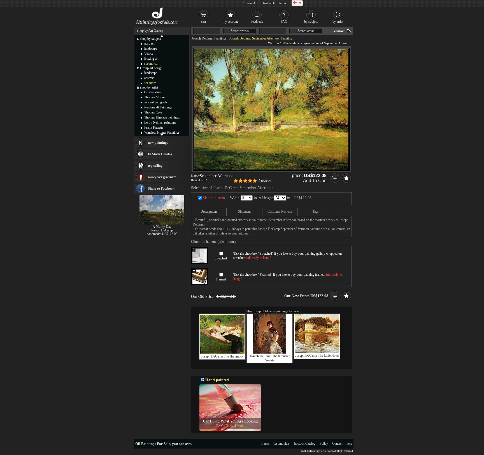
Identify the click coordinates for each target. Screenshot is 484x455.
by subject (311, 22)
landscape (150, 48)
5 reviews (265, 181)
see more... (151, 64)
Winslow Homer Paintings (162, 132)
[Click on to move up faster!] (161, 36)
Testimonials (281, 443)
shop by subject (150, 39)
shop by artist (149, 87)
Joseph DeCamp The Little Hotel (317, 355)
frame (265, 443)
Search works (240, 31)
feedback (257, 22)
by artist (337, 22)
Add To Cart (315, 180)
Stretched (221, 258)
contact (339, 31)
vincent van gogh (155, 102)
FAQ (284, 22)
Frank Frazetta (153, 127)
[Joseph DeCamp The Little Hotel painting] (317, 352)
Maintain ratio (214, 198)
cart (203, 22)
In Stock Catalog (160, 154)
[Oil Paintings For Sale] (157, 25)
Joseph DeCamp (162, 230)
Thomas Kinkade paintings (162, 117)
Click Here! (234, 426)
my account (230, 22)
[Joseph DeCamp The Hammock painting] (222, 352)
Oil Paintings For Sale (152, 444)
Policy (324, 443)
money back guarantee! (162, 177)
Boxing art (151, 59)
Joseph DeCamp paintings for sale (276, 311)
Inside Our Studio (274, 3)
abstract (149, 43)
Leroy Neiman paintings (160, 122)
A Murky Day (162, 227)
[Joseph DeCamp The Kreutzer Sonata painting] (269, 352)
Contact (337, 443)
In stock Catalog (304, 443)
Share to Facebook (161, 189)
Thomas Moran (154, 97)
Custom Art (250, 3)
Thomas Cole (153, 112)
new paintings (158, 143)
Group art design (151, 68)
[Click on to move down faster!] (161, 135)
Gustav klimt (152, 92)
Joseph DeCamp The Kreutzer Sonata (270, 358)
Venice (148, 53)
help (349, 443)
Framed (221, 279)
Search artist (305, 31)
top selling (155, 166)
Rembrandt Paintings (158, 107)
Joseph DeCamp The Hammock (222, 356)
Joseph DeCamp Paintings (209, 38)
